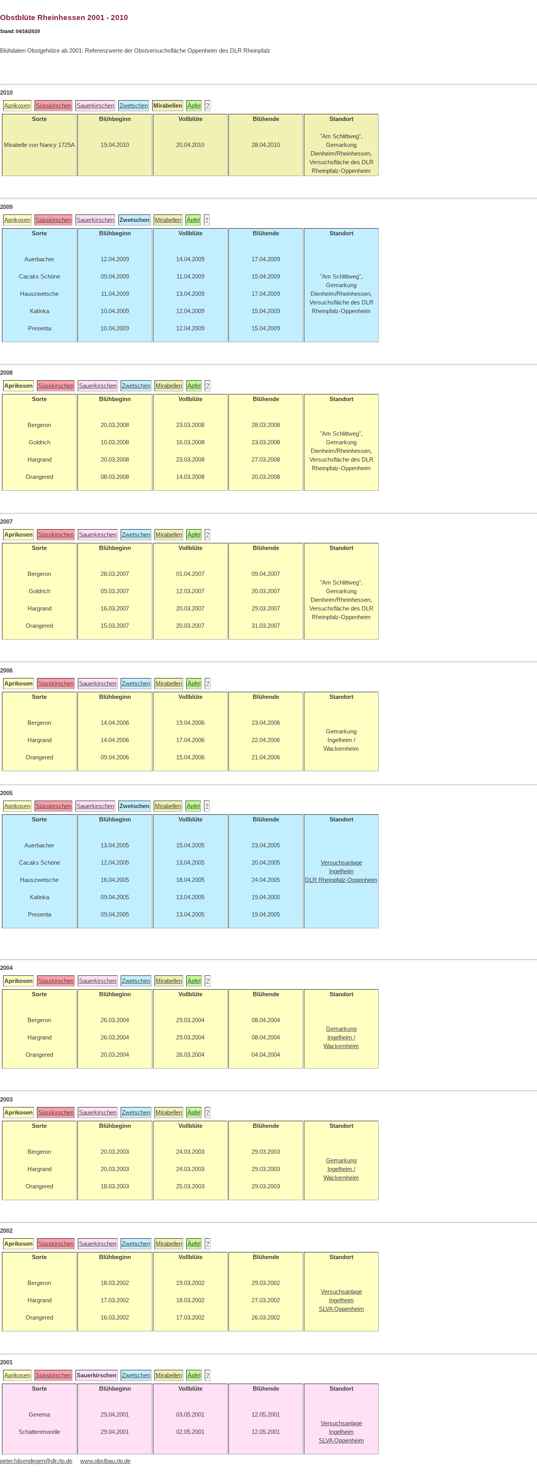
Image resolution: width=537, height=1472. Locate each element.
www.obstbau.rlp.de (105, 1461)
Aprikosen (17, 106)
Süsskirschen (53, 106)
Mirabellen (168, 220)
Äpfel (194, 106)
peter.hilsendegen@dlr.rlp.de (36, 1461)
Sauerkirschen (95, 106)
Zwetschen (134, 106)
